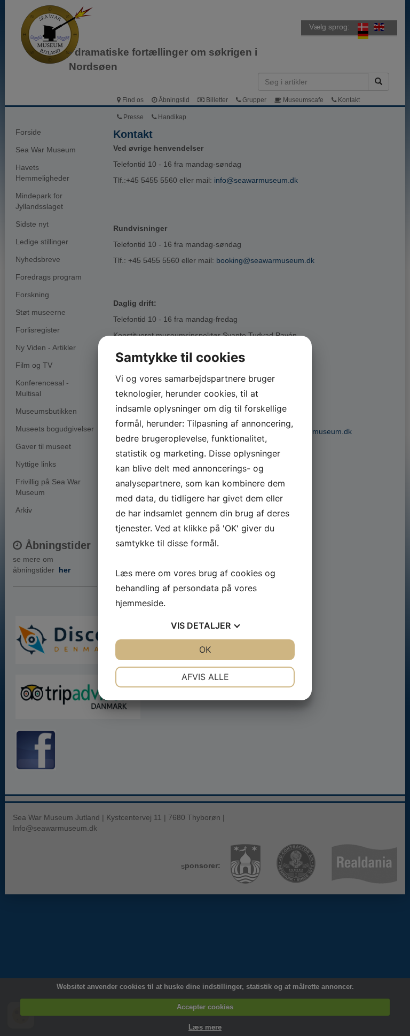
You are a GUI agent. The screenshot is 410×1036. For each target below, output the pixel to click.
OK (205, 649)
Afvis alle (205, 676)
